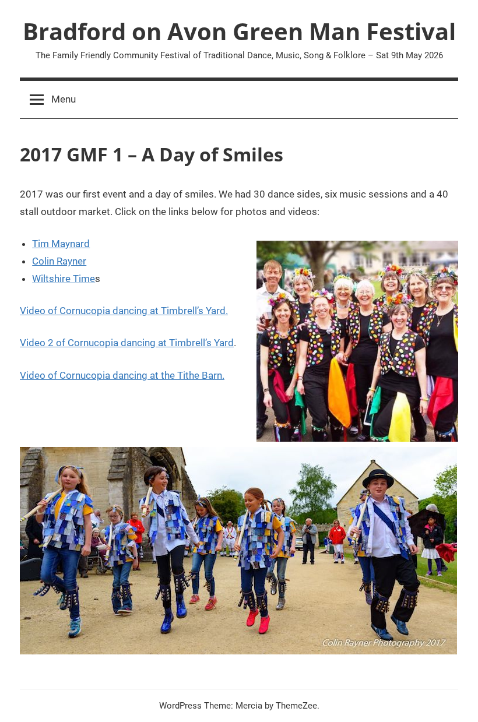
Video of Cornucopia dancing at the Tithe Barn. (122, 375)
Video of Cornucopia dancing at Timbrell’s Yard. (124, 310)
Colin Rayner (59, 261)
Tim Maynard (61, 243)
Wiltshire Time (63, 278)
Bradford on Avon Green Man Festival (239, 31)
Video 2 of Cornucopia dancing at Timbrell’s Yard (127, 342)
